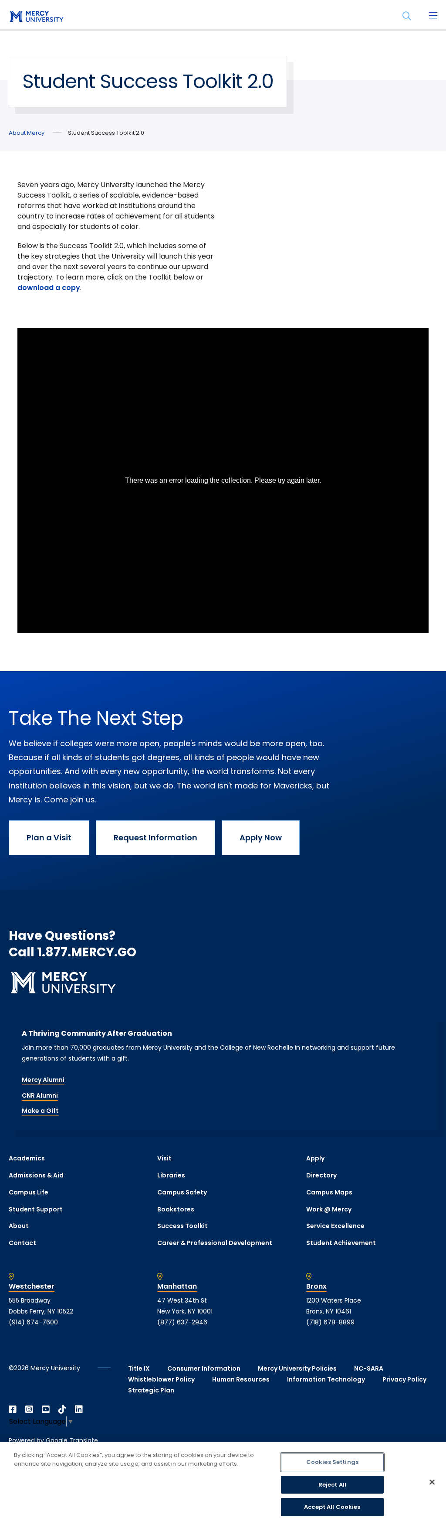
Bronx (316, 1286)
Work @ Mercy (328, 1209)
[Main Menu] (433, 16)
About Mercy (26, 133)
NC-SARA (368, 1368)
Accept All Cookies (332, 1507)
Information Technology (326, 1379)
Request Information (155, 837)
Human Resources (241, 1379)
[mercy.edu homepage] (35, 17)
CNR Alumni (40, 1095)
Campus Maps (329, 1192)
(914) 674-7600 (33, 1322)
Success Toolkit (182, 1225)
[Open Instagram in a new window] (29, 1409)
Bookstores (175, 1209)
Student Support (36, 1209)
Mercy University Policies (297, 1368)
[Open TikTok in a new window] (62, 1409)
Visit (164, 1158)
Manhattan (177, 1286)
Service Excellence (335, 1225)
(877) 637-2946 (182, 1322)
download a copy (48, 288)
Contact (22, 1242)
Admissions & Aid (36, 1175)
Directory (321, 1175)
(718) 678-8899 (330, 1322)
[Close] (432, 1482)
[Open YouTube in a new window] (46, 1409)
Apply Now (261, 837)
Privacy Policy (404, 1379)
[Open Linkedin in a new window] (79, 1409)
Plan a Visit (49, 837)
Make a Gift (40, 1110)
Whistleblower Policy (161, 1379)
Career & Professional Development (214, 1242)
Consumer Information (203, 1368)
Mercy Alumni (43, 1079)
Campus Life (28, 1192)
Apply (315, 1158)
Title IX (139, 1368)
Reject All (332, 1485)
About (19, 1225)
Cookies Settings (332, 1462)
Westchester (31, 1286)
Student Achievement (341, 1242)
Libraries (171, 1175)
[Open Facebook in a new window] (13, 1409)
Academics (27, 1158)
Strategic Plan (151, 1390)
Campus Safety (182, 1192)
